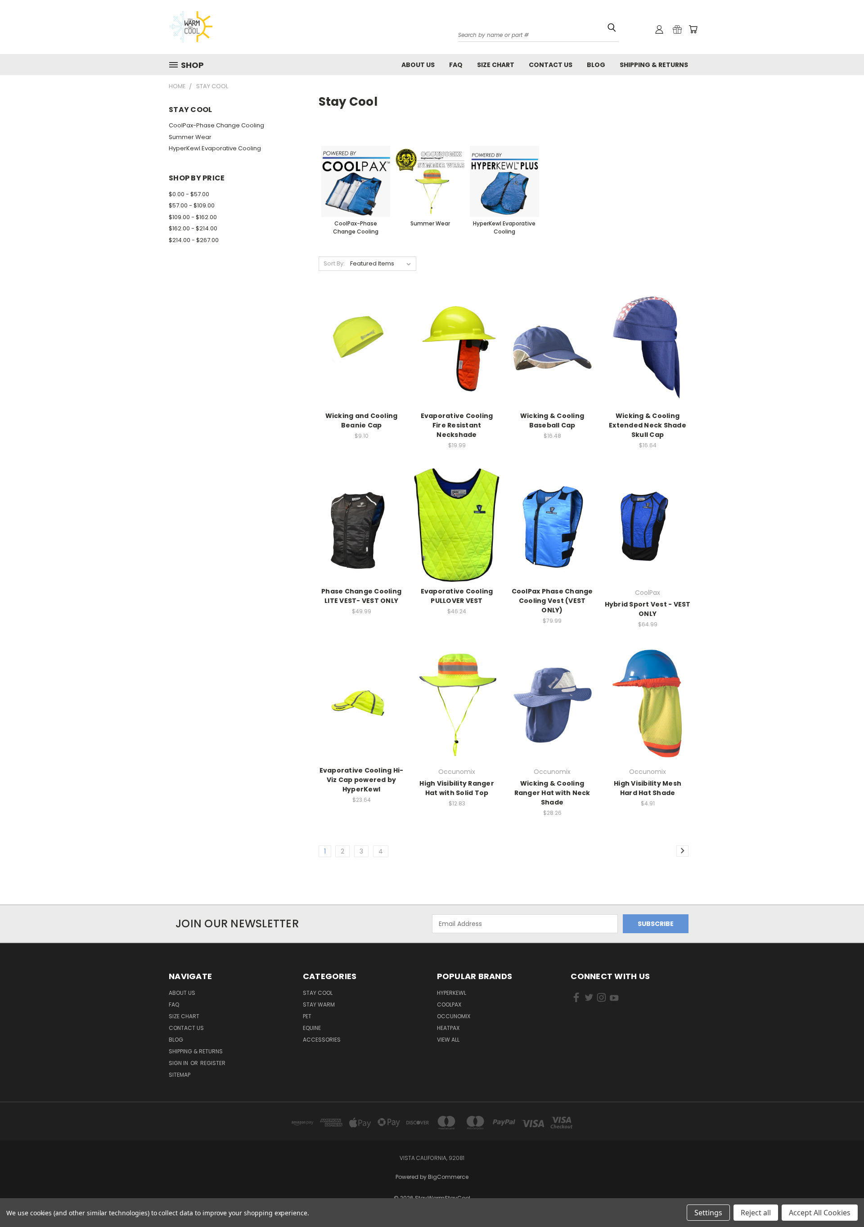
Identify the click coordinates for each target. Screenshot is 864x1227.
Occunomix (453, 1016)
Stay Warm (319, 1004)
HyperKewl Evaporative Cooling (215, 148)
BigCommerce (448, 1177)
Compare (358, 357)
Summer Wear (190, 137)
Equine (312, 1028)
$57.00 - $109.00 (192, 205)
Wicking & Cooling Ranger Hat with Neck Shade (552, 793)
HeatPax (448, 1028)
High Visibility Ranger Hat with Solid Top (456, 788)
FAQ (456, 64)
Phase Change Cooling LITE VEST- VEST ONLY (361, 596)
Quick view (361, 339)
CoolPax (449, 1004)
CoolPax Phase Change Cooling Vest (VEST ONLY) (552, 601)
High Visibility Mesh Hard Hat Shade (647, 788)
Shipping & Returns (654, 64)
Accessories (322, 1039)
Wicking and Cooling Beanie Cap (361, 420)
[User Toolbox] (659, 29)
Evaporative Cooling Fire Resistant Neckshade (457, 425)
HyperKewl (451, 993)
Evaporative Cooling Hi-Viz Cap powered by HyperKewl (362, 780)
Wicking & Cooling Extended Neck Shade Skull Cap (647, 425)
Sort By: (334, 263)
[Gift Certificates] (677, 29)
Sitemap (179, 1075)
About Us (418, 64)
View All (448, 1039)
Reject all (756, 1213)
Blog (596, 64)
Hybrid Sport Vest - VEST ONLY (648, 609)
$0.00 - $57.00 (189, 194)
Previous (840, 1192)
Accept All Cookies (819, 1213)
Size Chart (495, 64)
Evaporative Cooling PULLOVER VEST (457, 596)
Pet (307, 1016)
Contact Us (550, 64)
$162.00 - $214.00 (193, 228)
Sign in (179, 1063)
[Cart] (693, 29)
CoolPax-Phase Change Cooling (216, 125)
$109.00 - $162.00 (193, 217)
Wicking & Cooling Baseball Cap (552, 420)
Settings (708, 1213)
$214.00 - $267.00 (194, 240)
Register (212, 1063)
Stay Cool (318, 993)
